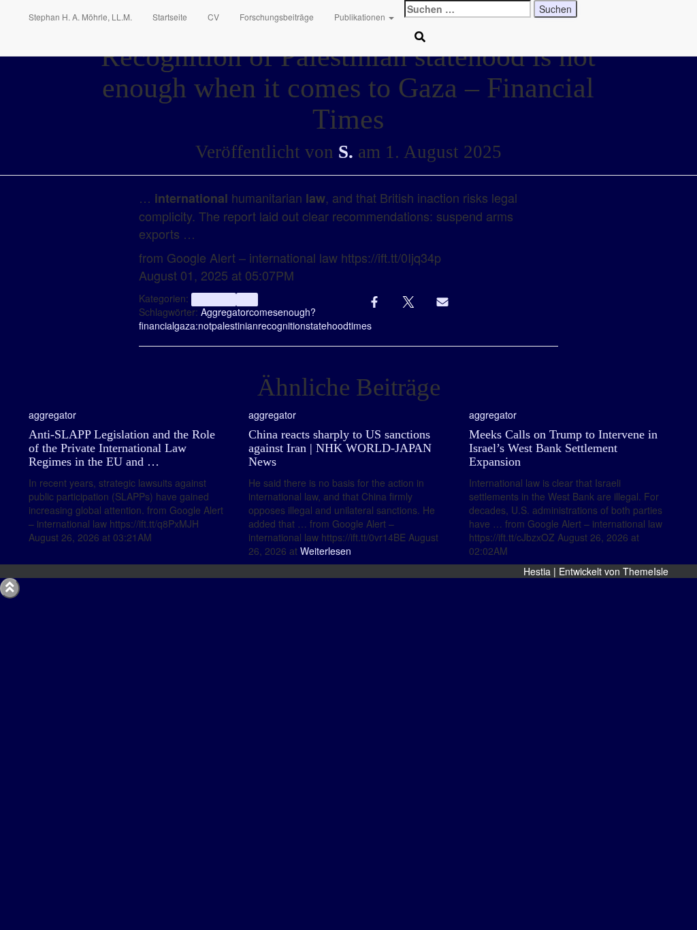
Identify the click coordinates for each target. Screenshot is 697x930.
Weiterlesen (324, 551)
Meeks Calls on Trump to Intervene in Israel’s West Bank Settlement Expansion (563, 448)
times (360, 325)
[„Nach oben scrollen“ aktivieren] (10, 588)
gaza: (186, 325)
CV (213, 16)
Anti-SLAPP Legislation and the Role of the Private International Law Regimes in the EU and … (122, 448)
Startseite (169, 16)
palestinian (235, 325)
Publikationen (360, 16)
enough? (297, 312)
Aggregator (225, 312)
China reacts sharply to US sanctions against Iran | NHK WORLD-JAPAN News (340, 448)
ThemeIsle (645, 571)
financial (156, 325)
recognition (282, 325)
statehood (327, 325)
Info (247, 299)
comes (263, 312)
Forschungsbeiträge (277, 16)
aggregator (213, 299)
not (205, 325)
